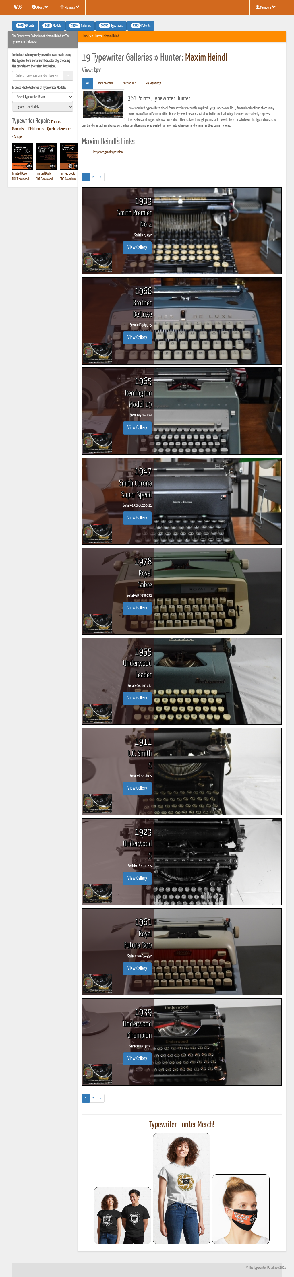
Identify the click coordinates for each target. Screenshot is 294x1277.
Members (266, 7)
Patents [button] (142, 26)
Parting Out (129, 83)
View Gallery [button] (137, 247)
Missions (70, 7)
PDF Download (20, 179)
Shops (18, 137)
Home (85, 36)
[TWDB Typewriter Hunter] (122, 1215)
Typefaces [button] (112, 26)
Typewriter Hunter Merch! (181, 1125)
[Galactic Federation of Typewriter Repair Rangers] (181, 1189)
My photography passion (108, 152)
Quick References (59, 129)
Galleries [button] (81, 26)
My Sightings (153, 83)
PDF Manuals (35, 129)
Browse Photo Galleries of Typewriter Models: (39, 88)
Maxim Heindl (111, 36)
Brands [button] (26, 26)
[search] (42, 97)
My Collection (105, 83)
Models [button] (53, 26)
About (40, 7)
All (87, 83)
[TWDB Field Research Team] (241, 1209)
